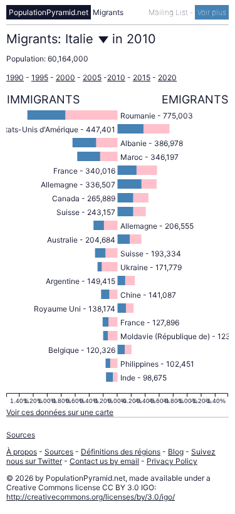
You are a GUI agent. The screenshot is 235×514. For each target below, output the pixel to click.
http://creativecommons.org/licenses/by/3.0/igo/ (90, 496)
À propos (21, 451)
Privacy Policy (172, 461)
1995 (39, 77)
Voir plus (211, 12)
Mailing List (169, 12)
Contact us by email (104, 461)
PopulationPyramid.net (48, 12)
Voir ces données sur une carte (59, 412)
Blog (176, 451)
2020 (167, 77)
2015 (141, 77)
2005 (92, 77)
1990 (15, 77)
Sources (20, 434)
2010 (116, 77)
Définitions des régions (120, 451)
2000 (65, 77)
